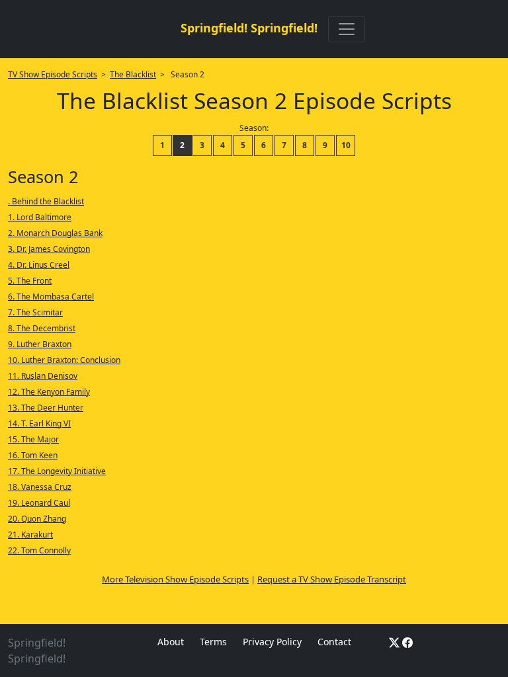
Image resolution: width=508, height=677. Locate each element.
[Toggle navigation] (346, 29)
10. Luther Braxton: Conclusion (64, 360)
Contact (334, 641)
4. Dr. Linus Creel (38, 264)
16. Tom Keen (33, 455)
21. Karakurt (30, 534)
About (170, 641)
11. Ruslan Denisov (42, 375)
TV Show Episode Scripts (52, 74)
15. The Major (33, 439)
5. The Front (30, 280)
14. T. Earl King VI (39, 423)
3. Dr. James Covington (49, 249)
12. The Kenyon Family (49, 391)
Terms (213, 641)
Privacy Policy (272, 641)
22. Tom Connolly (39, 550)
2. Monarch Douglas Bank (55, 233)
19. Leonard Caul (39, 502)
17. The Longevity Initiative (57, 471)
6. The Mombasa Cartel (51, 296)
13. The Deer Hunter (45, 407)
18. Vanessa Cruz (39, 487)
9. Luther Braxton (39, 344)
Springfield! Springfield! (249, 28)
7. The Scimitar (35, 312)
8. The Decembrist (41, 328)
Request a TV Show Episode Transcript (331, 579)
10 (346, 145)
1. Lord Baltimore (39, 217)
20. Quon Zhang (37, 518)
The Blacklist (133, 74)
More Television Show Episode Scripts (175, 579)
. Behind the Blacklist (46, 201)
